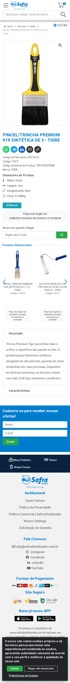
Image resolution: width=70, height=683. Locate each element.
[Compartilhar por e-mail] (29, 149)
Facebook (37, 557)
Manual (13, 205)
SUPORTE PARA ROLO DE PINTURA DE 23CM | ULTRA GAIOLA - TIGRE (52, 286)
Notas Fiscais (22, 467)
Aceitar (15, 668)
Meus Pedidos (22, 460)
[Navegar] (4, 282)
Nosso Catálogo (35, 521)
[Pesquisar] (63, 14)
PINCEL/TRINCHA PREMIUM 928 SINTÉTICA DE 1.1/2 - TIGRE (17, 286)
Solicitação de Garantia (35, 528)
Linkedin (37, 563)
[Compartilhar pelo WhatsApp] (6, 149)
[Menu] (6, 5)
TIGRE (14, 169)
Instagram (37, 552)
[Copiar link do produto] (37, 149)
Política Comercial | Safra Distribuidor (35, 514)
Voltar (61, 25)
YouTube (37, 568)
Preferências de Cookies (23, 675)
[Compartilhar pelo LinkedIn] (21, 149)
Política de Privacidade (35, 507)
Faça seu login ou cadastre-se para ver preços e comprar (35, 216)
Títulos (52, 460)
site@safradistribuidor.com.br (37, 546)
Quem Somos (35, 500)
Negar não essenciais (41, 668)
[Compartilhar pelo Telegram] (14, 149)
